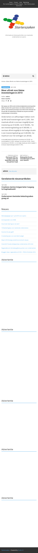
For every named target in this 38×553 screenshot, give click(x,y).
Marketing (26, 2)
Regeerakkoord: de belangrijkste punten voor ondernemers (18, 248)
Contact (16, 2)
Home (11, 2)
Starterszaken (5, 550)
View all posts (13, 171)
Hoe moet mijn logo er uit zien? (10, 224)
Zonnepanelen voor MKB (8, 220)
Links (20, 2)
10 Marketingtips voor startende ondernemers (14, 228)
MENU (6, 76)
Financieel (5, 87)
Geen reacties (5, 98)
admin (8, 96)
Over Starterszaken (29, 4)
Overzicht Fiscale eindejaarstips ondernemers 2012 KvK (17, 244)
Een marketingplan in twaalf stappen (13, 4)
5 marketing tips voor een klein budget (12, 236)
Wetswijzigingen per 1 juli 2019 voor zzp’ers (13, 216)
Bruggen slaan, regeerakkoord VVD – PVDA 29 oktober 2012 (18, 252)
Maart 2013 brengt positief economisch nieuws (14, 240)
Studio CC (21, 550)
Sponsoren (19, 5)
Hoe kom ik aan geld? (7, 232)
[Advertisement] (19, 55)
